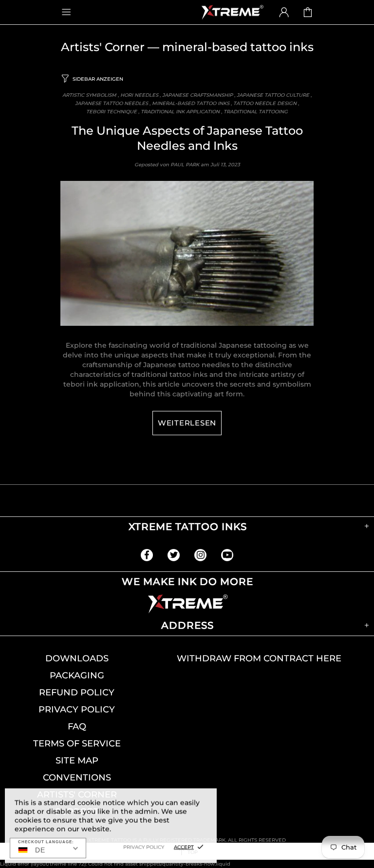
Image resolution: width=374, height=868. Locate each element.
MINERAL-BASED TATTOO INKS (190, 103)
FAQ (77, 726)
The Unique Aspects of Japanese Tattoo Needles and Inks (187, 138)
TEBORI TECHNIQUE (111, 111)
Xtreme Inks (232, 12)
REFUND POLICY (76, 692)
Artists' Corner (103, 47)
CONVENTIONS (77, 777)
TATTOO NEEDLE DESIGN (265, 103)
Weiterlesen (187, 422)
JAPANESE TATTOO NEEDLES (111, 103)
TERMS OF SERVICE (77, 743)
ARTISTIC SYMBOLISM (89, 95)
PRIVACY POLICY (76, 709)
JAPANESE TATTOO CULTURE (273, 95)
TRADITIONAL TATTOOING (256, 111)
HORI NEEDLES (139, 95)
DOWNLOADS (77, 658)
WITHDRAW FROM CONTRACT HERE (259, 658)
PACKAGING (77, 675)
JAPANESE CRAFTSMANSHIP (197, 95)
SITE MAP (77, 760)
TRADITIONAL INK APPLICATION (180, 111)
